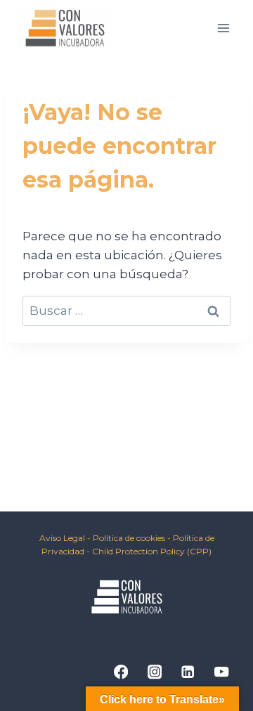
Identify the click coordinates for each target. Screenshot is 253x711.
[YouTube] (221, 672)
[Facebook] (120, 672)
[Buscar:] (126, 311)
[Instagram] (154, 672)
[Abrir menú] (223, 28)
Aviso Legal (62, 538)
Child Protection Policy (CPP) (152, 551)
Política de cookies (130, 538)
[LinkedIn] (188, 672)
